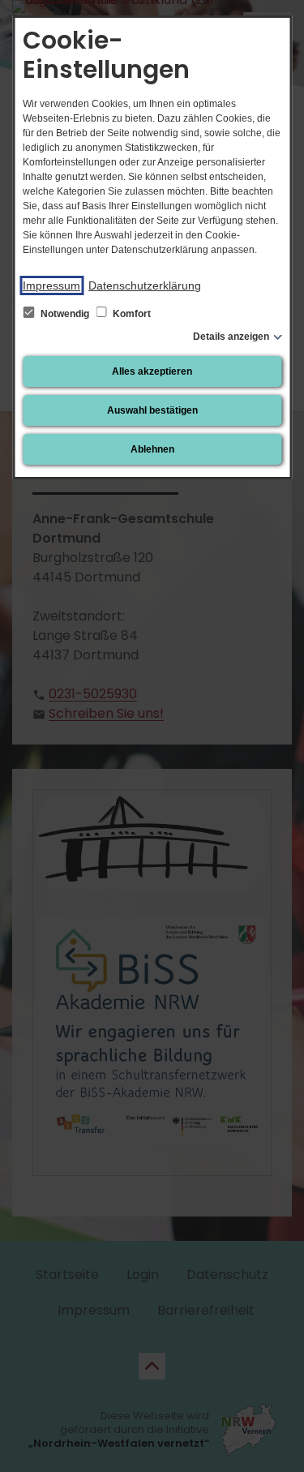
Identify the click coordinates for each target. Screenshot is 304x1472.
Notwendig (65, 314)
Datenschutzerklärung (144, 285)
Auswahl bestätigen (152, 410)
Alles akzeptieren (152, 371)
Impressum (51, 285)
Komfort (130, 314)
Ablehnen (152, 449)
